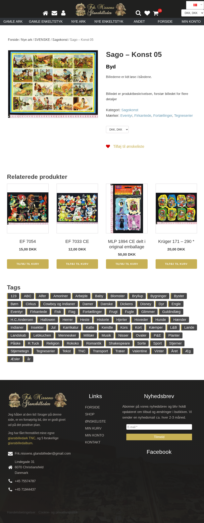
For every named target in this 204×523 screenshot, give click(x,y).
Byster (179, 296)
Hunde (160, 320)
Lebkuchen (42, 335)
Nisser (123, 335)
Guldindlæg (171, 312)
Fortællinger (162, 116)
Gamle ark (13, 21)
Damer (87, 304)
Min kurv (93, 428)
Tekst (66, 351)
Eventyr (126, 116)
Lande (189, 327)
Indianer (17, 327)
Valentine (139, 351)
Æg (188, 351)
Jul (53, 327)
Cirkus (31, 304)
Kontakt (92, 442)
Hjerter (121, 320)
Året (174, 351)
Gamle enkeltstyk (46, 21)
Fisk (57, 312)
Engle (176, 304)
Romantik (93, 343)
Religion (52, 343)
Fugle (129, 312)
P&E (157, 335)
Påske (16, 343)
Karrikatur (70, 327)
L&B (173, 327)
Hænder (179, 320)
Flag (71, 312)
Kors (124, 327)
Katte (90, 327)
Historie (103, 320)
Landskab (18, 335)
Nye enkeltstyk (108, 21)
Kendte (107, 327)
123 (14, 296)
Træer (120, 351)
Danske (107, 304)
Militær (88, 335)
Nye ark (78, 21)
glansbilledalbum (20, 443)
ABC (27, 296)
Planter (174, 335)
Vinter (159, 351)
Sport (157, 343)
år (28, 359)
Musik (106, 335)
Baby (99, 296)
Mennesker (67, 335)
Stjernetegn (20, 351)
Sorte (141, 343)
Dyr (161, 304)
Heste (84, 320)
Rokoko (73, 343)
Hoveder (141, 320)
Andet (139, 21)
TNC (81, 351)
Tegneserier (183, 116)
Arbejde (81, 296)
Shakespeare (119, 343)
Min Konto (191, 21)
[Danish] (193, 5)
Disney (145, 304)
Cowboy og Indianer (59, 304)
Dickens (126, 304)
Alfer (42, 296)
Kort (138, 327)
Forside (165, 21)
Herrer (68, 320)
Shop (89, 414)
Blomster (118, 296)
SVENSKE (42, 39)
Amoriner (60, 296)
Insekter (37, 327)
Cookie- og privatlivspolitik (58, 512)
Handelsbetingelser (21, 512)
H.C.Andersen (22, 320)
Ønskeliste (95, 421)
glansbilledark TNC (21, 438)
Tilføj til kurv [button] (28, 264)
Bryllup (137, 296)
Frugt (113, 312)
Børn (14, 304)
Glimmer (148, 312)
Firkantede (142, 116)
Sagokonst (60, 39)
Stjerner (175, 343)
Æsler (15, 359)
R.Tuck (33, 343)
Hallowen (47, 320)
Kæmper (156, 327)
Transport (100, 351)
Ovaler (141, 335)
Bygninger (158, 296)
